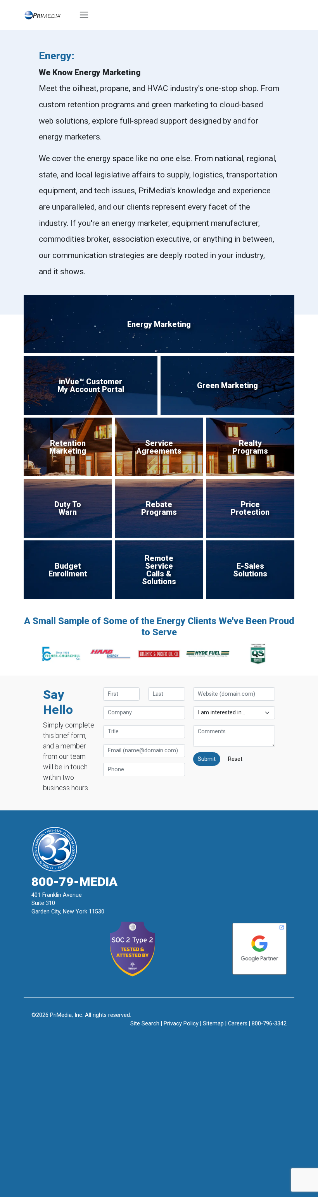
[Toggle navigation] (84, 15)
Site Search (144, 1023)
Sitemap (213, 1023)
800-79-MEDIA (74, 881)
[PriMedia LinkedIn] (177, 1035)
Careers (237, 1023)
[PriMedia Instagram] (159, 1035)
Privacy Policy (181, 1023)
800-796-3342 (269, 1023)
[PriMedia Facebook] (141, 1035)
